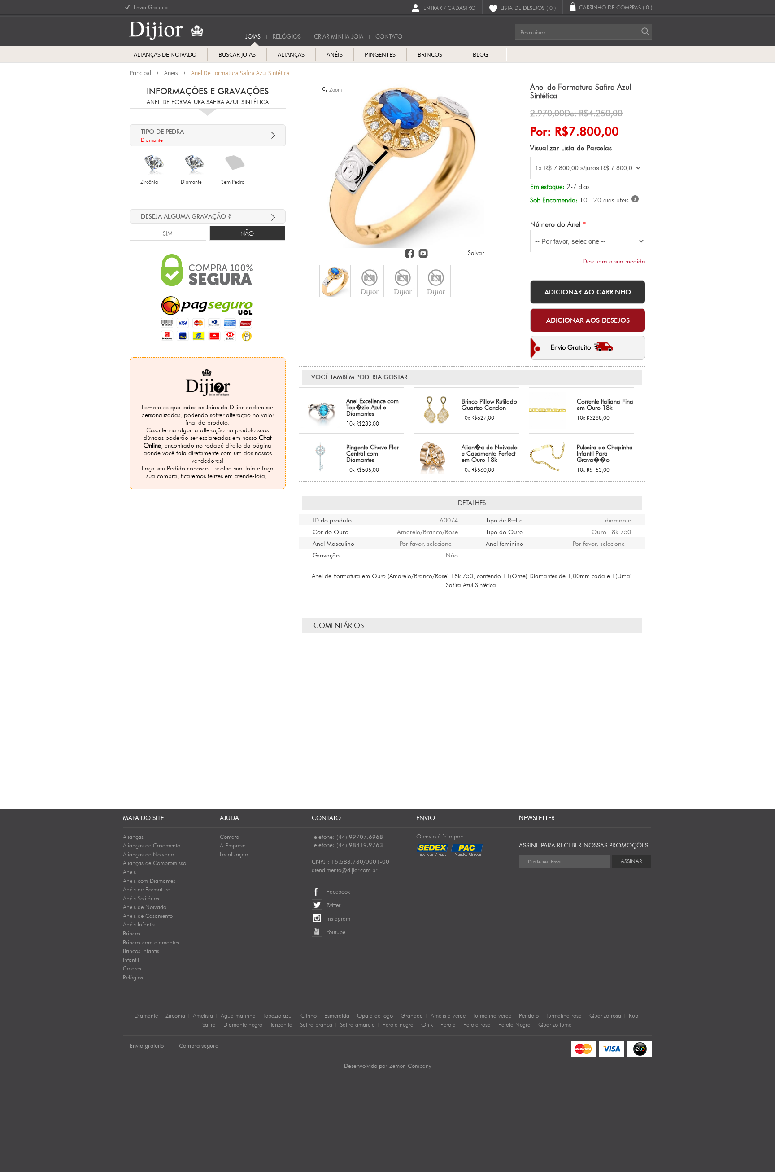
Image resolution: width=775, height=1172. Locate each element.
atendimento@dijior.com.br (344, 870)
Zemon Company (410, 1065)
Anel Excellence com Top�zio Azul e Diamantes (372, 407)
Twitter (333, 905)
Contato (229, 836)
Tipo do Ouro (504, 531)
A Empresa (233, 845)
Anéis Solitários (141, 898)
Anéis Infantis (139, 924)
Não (247, 233)
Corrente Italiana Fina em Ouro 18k (605, 404)
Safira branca (316, 1024)
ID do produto (332, 519)
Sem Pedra (232, 182)
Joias (253, 37)
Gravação (326, 554)
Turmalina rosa (564, 1015)
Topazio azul (278, 1015)
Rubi (634, 1015)
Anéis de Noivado (144, 906)
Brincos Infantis (141, 950)
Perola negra (398, 1024)
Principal (140, 72)
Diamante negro (242, 1024)
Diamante (191, 182)
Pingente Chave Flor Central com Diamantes (372, 453)
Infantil (131, 959)
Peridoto (529, 1015)
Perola (448, 1024)
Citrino (308, 1015)
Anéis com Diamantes (149, 880)
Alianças (133, 836)
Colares (132, 968)
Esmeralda (336, 1015)
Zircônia (149, 182)
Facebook (338, 891)
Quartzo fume (554, 1024)
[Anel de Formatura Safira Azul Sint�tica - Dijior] (335, 281)
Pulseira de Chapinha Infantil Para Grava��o (605, 453)
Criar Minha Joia (338, 37)
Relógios (287, 37)
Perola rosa (477, 1024)
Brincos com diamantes (151, 942)
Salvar (476, 252)
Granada (412, 1015)
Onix (427, 1024)
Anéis (129, 871)
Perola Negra (514, 1024)
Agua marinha (238, 1015)
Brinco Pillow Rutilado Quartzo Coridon (489, 404)
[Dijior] (173, 31)
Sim (168, 233)
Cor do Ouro (330, 531)
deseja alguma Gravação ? (186, 216)
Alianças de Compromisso (154, 862)
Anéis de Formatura (146, 889)
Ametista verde (448, 1015)
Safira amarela (357, 1024)
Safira (209, 1024)
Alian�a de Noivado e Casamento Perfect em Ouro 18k (490, 453)
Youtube (336, 931)
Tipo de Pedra (504, 519)
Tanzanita (281, 1024)
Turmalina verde (492, 1015)
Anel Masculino (333, 542)
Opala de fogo (375, 1015)
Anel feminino (504, 542)
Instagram (338, 918)
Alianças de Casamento (151, 845)
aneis (171, 72)
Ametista (203, 1015)
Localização (234, 854)
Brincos (131, 933)
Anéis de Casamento (148, 915)
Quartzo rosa (605, 1015)
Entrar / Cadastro (449, 7)
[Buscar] (645, 31)
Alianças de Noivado (148, 854)
